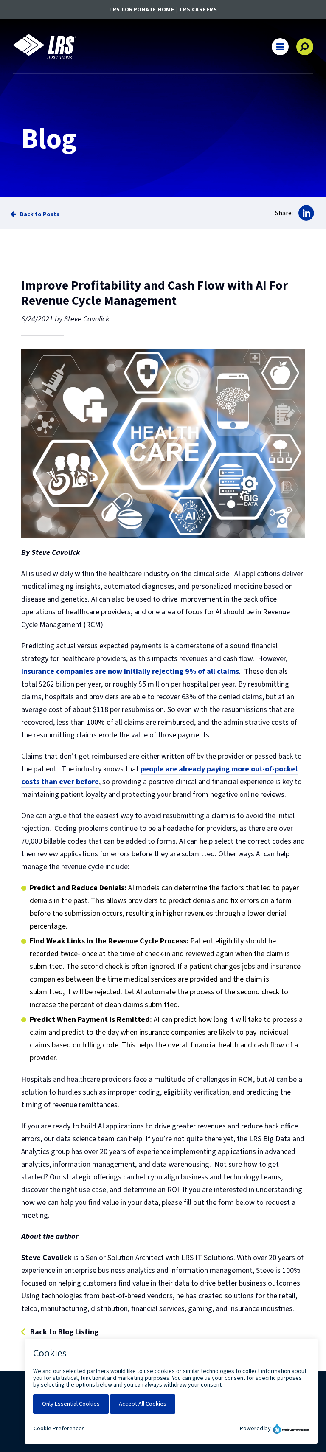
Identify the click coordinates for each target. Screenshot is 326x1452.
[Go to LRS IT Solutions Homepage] (44, 46)
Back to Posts (39, 214)
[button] (280, 46)
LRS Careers (198, 10)
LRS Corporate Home (141, 10)
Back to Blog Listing (64, 1332)
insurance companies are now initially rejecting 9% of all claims (130, 671)
